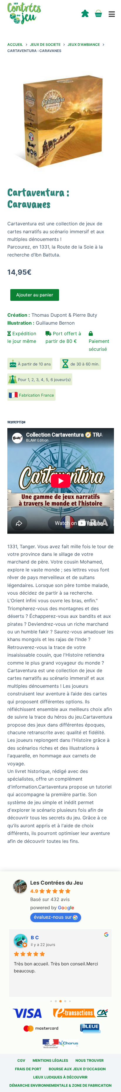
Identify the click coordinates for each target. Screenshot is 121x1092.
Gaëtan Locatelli (49, 937)
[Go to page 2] (60, 1001)
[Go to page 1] (56, 1001)
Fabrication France (36, 395)
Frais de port (28, 1069)
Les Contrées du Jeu (56, 883)
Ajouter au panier (34, 295)
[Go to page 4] (69, 1001)
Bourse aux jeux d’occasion (77, 1069)
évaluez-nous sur (53, 917)
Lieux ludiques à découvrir (60, 1077)
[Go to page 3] (65, 1001)
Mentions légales (50, 1060)
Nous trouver (89, 1060)
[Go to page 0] (51, 1001)
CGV (21, 1060)
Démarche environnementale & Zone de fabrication (60, 1085)
